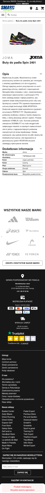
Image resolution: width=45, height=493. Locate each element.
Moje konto (6, 359)
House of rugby (8, 437)
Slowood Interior (30, 419)
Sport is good (29, 428)
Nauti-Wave (7, 445)
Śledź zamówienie (10, 364)
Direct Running (8, 416)
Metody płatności (9, 393)
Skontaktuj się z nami (22, 284)
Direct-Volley (7, 419)
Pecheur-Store (30, 414)
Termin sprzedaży (9, 384)
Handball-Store (8, 434)
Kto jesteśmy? (8, 379)
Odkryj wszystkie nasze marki (22, 263)
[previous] (1, 236)
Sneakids (28, 425)
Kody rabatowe (8, 370)
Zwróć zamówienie (22, 328)
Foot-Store (6, 425)
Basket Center (8, 411)
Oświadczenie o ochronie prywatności (18, 399)
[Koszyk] (43, 8)
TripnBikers (28, 439)
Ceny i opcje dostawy (11, 396)
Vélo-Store (28, 442)
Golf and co (7, 431)
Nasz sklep (6, 402)
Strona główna (7, 21)
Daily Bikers (7, 414)
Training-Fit (28, 431)
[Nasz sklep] (31, 8)
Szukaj (14, 14)
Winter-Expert (29, 445)
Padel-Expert (29, 411)
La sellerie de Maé (10, 439)
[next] (43, 236)
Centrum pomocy (9, 362)
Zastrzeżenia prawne (11, 390)
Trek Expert (28, 434)
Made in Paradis (9, 442)
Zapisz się (22, 472)
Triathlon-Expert (30, 437)
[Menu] (3, 15)
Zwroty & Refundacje (11, 387)
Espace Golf (7, 422)
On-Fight (5, 448)
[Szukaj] (8, 15)
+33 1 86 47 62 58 (22, 291)
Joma (7, 58)
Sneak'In (27, 422)
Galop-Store (7, 428)
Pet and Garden (30, 416)
